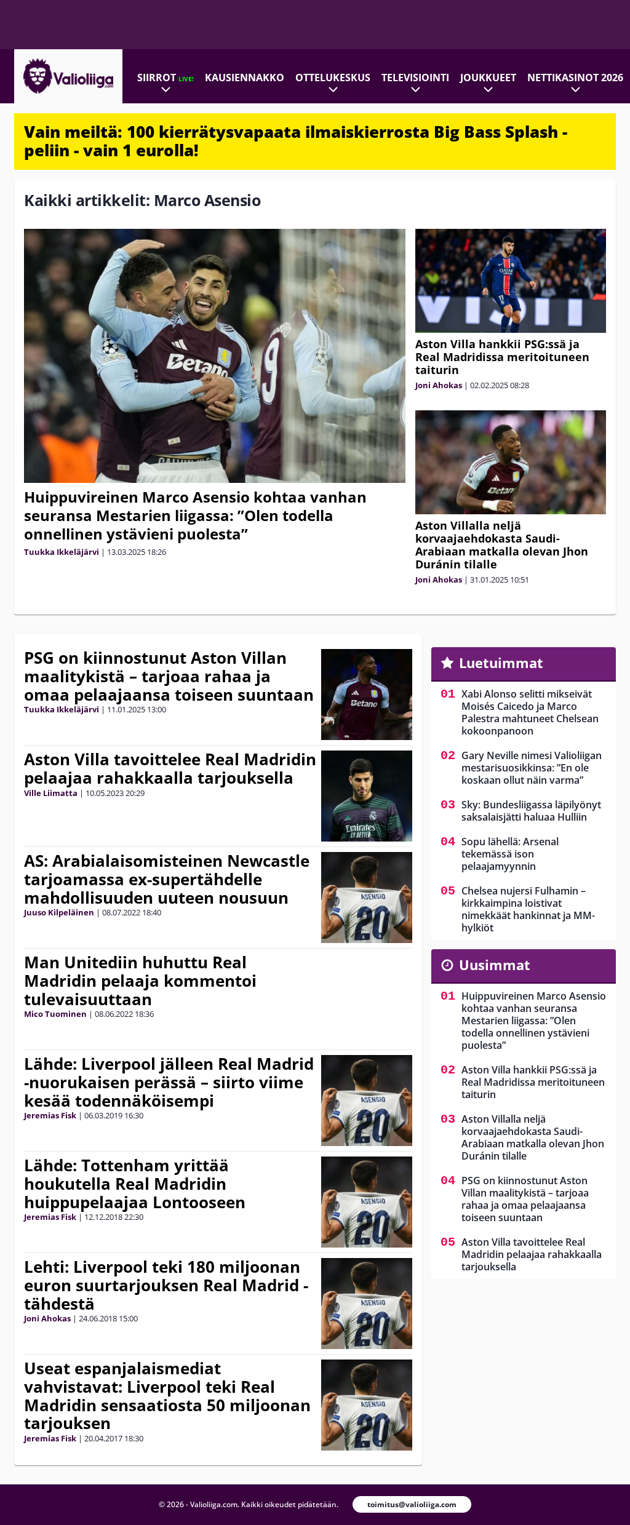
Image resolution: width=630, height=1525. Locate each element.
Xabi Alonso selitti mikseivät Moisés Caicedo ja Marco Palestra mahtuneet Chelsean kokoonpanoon (530, 712)
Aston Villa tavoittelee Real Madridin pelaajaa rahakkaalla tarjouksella (170, 768)
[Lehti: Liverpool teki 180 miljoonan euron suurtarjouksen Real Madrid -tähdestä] (366, 1303)
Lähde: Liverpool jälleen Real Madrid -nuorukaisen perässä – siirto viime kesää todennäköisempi (169, 1082)
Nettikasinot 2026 (575, 77)
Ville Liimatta (51, 792)
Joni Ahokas (438, 385)
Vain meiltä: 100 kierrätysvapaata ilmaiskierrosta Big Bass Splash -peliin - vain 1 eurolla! (295, 141)
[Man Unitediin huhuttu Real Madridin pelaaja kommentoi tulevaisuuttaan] (366, 999)
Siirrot (165, 77)
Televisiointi (415, 77)
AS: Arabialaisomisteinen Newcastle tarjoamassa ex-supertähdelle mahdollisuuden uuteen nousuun (166, 879)
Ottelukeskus (332, 77)
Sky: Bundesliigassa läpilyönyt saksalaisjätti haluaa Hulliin (531, 811)
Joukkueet (488, 77)
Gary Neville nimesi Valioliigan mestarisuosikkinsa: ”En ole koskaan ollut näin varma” (531, 768)
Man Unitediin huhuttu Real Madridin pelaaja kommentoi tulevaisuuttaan (140, 980)
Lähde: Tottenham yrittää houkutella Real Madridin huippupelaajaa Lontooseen (134, 1183)
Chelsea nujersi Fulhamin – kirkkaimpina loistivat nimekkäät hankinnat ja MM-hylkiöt (528, 909)
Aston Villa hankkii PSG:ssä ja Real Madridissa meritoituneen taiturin (502, 356)
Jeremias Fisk (50, 1115)
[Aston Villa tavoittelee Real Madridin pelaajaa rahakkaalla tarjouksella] (366, 796)
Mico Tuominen (55, 1013)
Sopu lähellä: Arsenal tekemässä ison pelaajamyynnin (510, 854)
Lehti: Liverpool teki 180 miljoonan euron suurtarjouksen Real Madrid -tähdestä (166, 1285)
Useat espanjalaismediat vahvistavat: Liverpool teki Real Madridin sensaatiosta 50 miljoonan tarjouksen (167, 1396)
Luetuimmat (501, 662)
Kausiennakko (244, 77)
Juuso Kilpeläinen (59, 912)
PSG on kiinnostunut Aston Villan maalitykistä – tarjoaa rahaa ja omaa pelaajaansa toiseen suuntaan (169, 676)
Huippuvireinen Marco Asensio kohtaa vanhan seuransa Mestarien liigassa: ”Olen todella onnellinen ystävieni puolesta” (195, 515)
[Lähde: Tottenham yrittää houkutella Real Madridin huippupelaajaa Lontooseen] (366, 1202)
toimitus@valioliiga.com (412, 1504)
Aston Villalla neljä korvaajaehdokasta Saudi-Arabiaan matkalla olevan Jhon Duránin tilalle (501, 544)
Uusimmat (494, 964)
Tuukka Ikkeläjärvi (61, 551)
